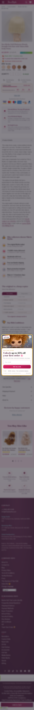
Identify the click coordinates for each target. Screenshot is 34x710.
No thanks (28, 373)
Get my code (17, 367)
